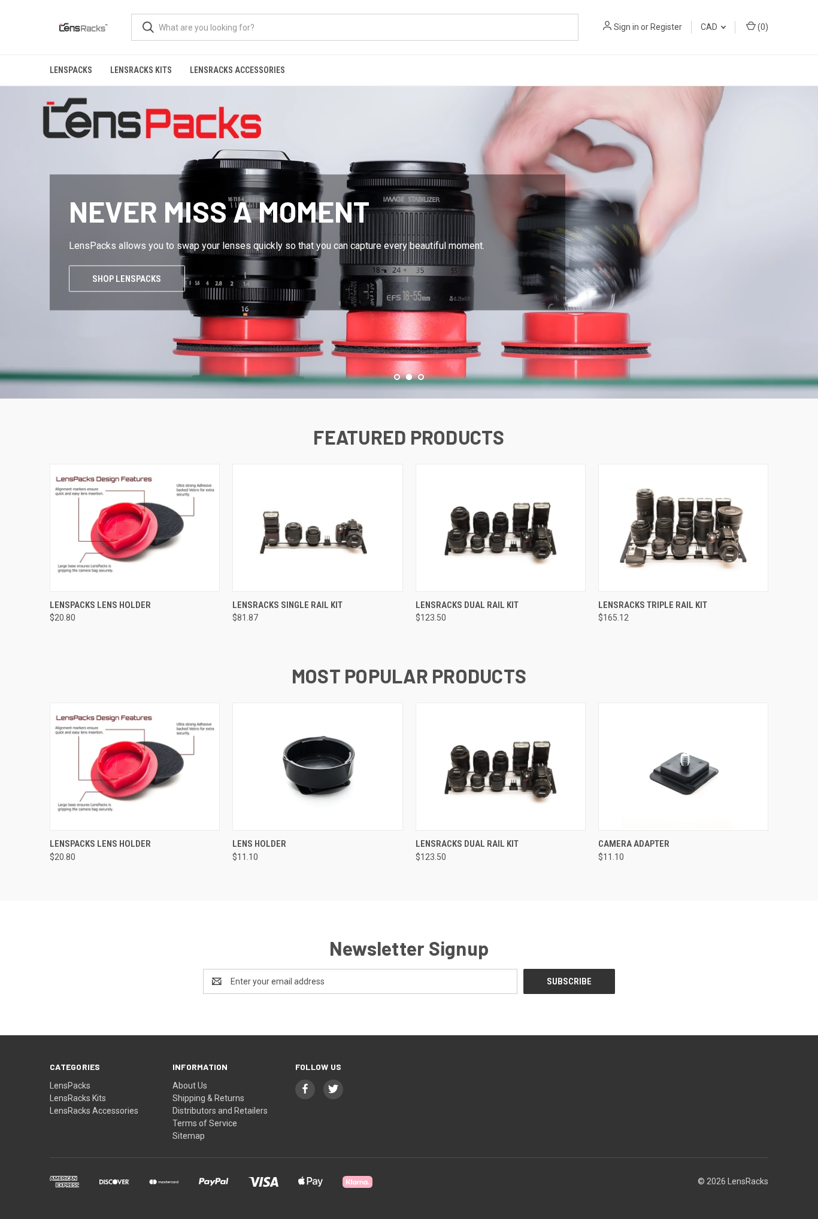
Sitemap (188, 1136)
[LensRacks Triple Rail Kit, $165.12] (683, 527)
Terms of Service (204, 1123)
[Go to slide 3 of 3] (807, 230)
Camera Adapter (633, 843)
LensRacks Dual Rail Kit (467, 605)
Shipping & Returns (208, 1098)
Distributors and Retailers (220, 1110)
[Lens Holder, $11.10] (317, 766)
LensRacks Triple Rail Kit (652, 605)
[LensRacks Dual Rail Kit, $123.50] (500, 527)
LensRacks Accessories (237, 70)
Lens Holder (259, 843)
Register (666, 27)
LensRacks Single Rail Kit (287, 605)
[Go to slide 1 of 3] (10, 230)
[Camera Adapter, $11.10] (683, 766)
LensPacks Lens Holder (100, 605)
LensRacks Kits (141, 70)
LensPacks (71, 70)
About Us (189, 1085)
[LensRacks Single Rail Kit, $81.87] (317, 527)
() (762, 27)
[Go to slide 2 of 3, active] (409, 377)
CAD (710, 27)
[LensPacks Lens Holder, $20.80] (134, 527)
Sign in (626, 27)
